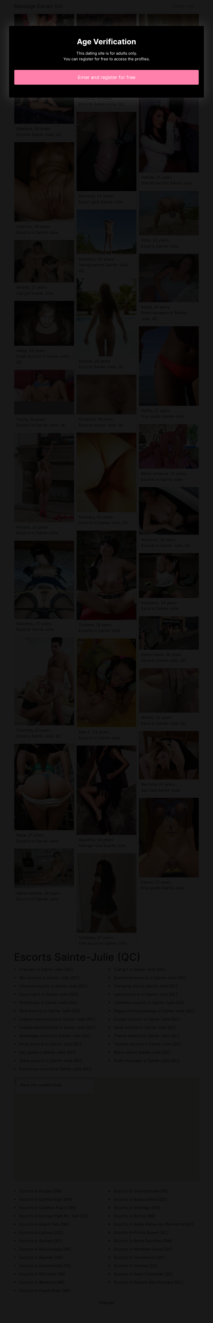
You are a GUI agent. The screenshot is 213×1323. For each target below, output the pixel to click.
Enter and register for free (106, 77)
